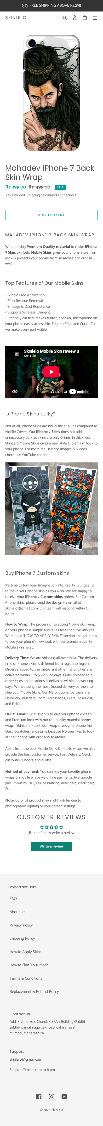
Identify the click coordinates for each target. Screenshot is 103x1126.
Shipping (33, 195)
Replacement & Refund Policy (34, 991)
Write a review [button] (51, 846)
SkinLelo (15, 17)
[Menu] (95, 17)
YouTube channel (35, 455)
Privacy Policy (21, 925)
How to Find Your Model (30, 965)
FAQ (13, 898)
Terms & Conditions (26, 978)
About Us (17, 912)
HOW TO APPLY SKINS (42, 636)
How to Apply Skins (25, 952)
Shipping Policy (22, 938)
